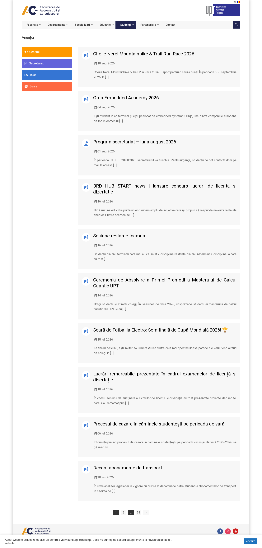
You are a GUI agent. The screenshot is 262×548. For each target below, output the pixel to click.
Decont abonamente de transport (127, 468)
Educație (105, 24)
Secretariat (36, 63)
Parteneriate (148, 24)
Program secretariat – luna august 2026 (134, 142)
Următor (146, 512)
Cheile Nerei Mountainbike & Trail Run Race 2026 (143, 54)
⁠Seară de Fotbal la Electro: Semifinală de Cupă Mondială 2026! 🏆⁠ (160, 330)
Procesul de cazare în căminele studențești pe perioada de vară (158, 424)
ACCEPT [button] (250, 541)
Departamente (56, 24)
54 (138, 512)
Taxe (32, 75)
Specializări (82, 24)
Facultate (32, 24)
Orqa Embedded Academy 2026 (126, 97)
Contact (170, 24)
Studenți (125, 24)
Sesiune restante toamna (119, 236)
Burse (33, 86)
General (34, 52)
